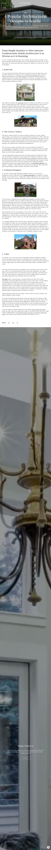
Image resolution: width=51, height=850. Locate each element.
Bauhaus (16, 148)
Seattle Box (21, 103)
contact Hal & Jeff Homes (38, 309)
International (7, 148)
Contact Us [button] (25, 758)
